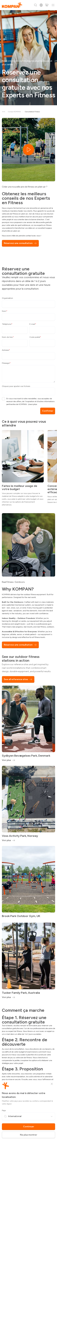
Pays (4, 1110)
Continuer (28, 1126)
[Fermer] (51, 1084)
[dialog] (28, 668)
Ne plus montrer (28, 1134)
